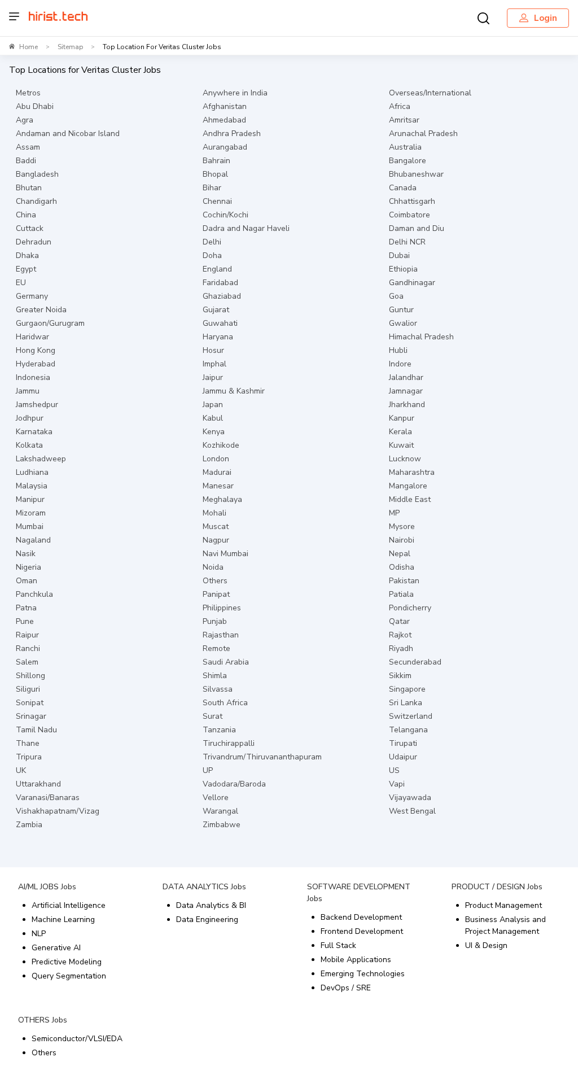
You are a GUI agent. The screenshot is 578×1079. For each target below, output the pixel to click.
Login (545, 18)
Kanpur (401, 418)
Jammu (28, 391)
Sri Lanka (405, 702)
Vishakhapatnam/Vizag (57, 811)
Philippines (222, 607)
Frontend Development (362, 931)
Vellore (216, 797)
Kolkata (29, 445)
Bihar (212, 187)
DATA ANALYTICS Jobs (204, 886)
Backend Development (361, 917)
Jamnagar (406, 391)
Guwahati (220, 323)
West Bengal (412, 811)
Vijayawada (410, 797)
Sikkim (400, 675)
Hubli (398, 350)
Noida (213, 567)
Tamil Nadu (36, 729)
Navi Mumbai (225, 553)
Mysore (402, 526)
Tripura (29, 757)
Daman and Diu (416, 228)
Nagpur (216, 540)
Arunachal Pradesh (423, 133)
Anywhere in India (235, 93)
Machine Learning (63, 919)
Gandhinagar (412, 282)
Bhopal (215, 174)
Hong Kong (35, 350)
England (217, 269)
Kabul (213, 418)
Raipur (27, 635)
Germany (32, 296)
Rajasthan (221, 635)
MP (394, 513)
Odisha (401, 567)
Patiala (401, 594)
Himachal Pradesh (421, 336)
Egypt (26, 269)
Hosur (213, 350)
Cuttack (29, 228)
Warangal (220, 811)
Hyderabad (35, 364)
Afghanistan (225, 106)
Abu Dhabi (35, 106)
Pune (25, 621)
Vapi (397, 784)
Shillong (30, 675)
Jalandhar (406, 377)
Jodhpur (29, 418)
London (216, 458)
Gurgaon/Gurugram (50, 323)
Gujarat (216, 309)
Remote (216, 648)
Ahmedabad (224, 120)
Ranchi (28, 648)
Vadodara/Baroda (234, 784)
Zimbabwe (221, 824)
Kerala (400, 431)
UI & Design (486, 945)
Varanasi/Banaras (48, 797)
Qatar (399, 621)
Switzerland (410, 716)
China (26, 214)
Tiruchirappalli (229, 743)
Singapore (407, 689)
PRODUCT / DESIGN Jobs (497, 886)
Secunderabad (415, 662)
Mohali (214, 513)
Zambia (29, 824)
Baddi (26, 160)
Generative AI (56, 947)
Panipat (216, 594)
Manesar (218, 485)
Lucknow (405, 458)
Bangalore (407, 160)
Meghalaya (222, 499)
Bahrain (216, 160)
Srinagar (31, 716)
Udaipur (403, 757)
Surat (212, 716)
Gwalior (403, 323)
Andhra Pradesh (232, 133)
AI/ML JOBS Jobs (47, 886)
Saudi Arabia (226, 662)
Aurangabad (225, 147)
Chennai (217, 201)
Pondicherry (410, 607)
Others (215, 580)
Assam (28, 147)
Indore (400, 364)
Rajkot (400, 635)
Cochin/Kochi (225, 214)
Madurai (217, 472)
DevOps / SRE (346, 987)
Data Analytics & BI (211, 905)
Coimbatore (409, 214)
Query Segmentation (69, 976)
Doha (212, 255)
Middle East (410, 499)
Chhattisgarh (412, 201)
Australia (405, 147)
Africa (399, 106)
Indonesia (33, 377)
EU (21, 282)
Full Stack (338, 945)
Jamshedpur (37, 404)
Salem (27, 662)
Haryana (218, 336)
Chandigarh (36, 201)
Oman (26, 580)
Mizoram (31, 513)
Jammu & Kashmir (234, 391)
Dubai (399, 255)
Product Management (503, 905)
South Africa (225, 702)
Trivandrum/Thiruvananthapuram (262, 757)
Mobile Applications (356, 959)
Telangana (408, 729)
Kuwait (401, 445)
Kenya (214, 431)
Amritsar (404, 120)
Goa (396, 296)
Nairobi (401, 540)
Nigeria (28, 567)
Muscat (216, 526)
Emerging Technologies (363, 973)
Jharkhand (407, 404)
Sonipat (29, 702)
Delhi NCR (407, 242)
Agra (24, 120)
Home (28, 46)
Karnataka (34, 431)
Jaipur (213, 377)
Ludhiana (32, 472)
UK (21, 770)
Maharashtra (412, 472)
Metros (28, 93)
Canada (403, 187)
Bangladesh (37, 174)
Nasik (26, 553)
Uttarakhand (38, 784)
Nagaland (33, 540)
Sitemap (70, 46)
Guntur (401, 309)
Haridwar (32, 336)
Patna (26, 607)
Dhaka (27, 255)
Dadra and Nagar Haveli (246, 228)
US (394, 770)
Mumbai (29, 526)
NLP (39, 933)
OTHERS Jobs (42, 1020)
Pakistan (404, 580)
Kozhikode (221, 445)
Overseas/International (430, 93)
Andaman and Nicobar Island (68, 133)
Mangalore (408, 485)
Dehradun (33, 242)
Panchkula (34, 594)
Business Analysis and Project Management (505, 925)
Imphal (214, 364)
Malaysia (31, 485)
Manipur (30, 499)
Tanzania (219, 729)
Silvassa (218, 689)
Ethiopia (403, 269)
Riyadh (401, 648)
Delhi (212, 242)
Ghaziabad (222, 296)
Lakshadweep (41, 458)
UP (208, 770)
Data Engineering (207, 919)
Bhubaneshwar (416, 174)
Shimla (215, 675)
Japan (213, 404)
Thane (28, 743)
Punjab (215, 621)
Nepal (399, 553)
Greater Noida (41, 309)
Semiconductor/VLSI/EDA (77, 1038)
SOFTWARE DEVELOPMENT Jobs (358, 892)
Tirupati (403, 743)
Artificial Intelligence (69, 905)
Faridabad (220, 282)
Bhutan (29, 187)
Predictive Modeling (67, 961)
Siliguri (28, 689)
